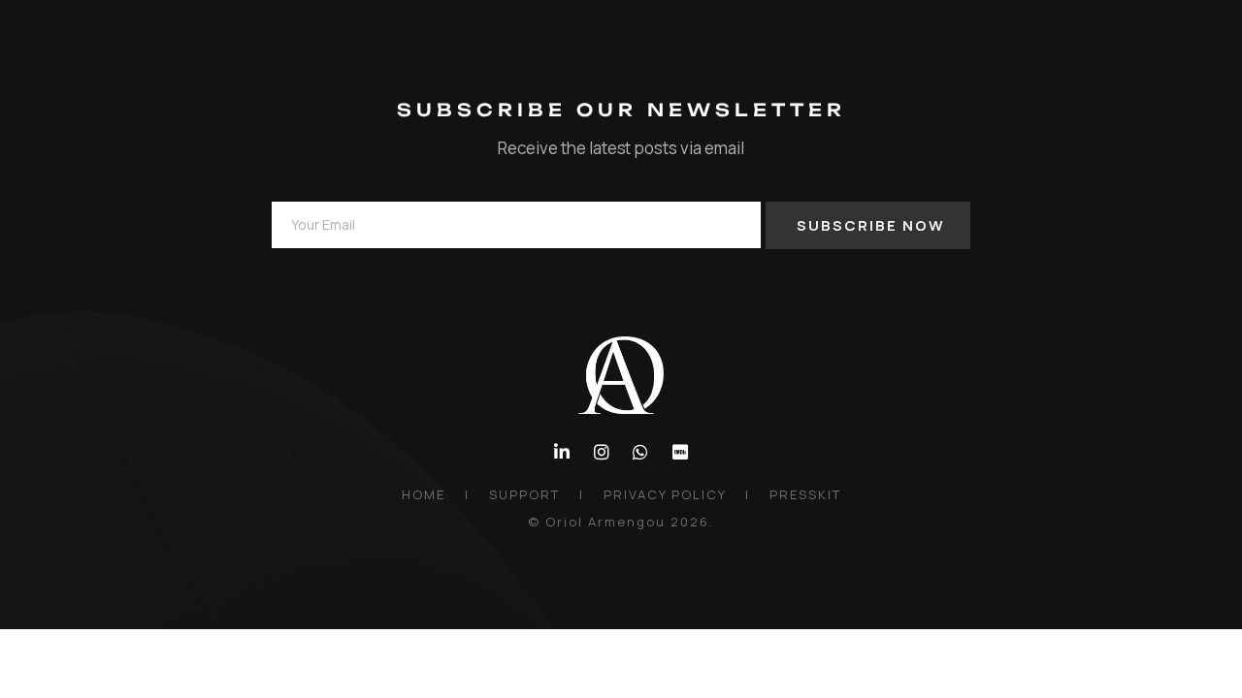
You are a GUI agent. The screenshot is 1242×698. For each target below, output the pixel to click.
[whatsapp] (641, 452)
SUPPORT (524, 494)
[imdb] (681, 452)
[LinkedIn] (562, 452)
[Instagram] (601, 452)
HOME (423, 494)
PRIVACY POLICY (665, 494)
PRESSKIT (805, 494)
